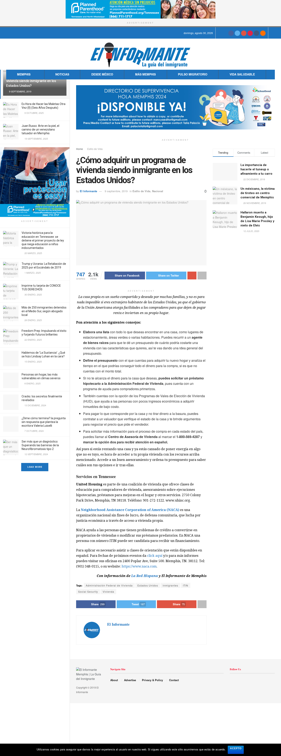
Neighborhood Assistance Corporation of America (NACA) (130, 510)
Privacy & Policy (152, 680)
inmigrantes (170, 585)
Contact (174, 680)
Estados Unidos (147, 585)
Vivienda (108, 591)
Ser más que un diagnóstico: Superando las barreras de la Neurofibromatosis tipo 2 (40, 445)
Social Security (88, 591)
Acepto (236, 748)
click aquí (154, 556)
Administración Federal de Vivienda (109, 585)
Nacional (157, 191)
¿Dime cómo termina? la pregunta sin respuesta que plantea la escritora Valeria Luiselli (44, 422)
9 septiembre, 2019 (116, 191)
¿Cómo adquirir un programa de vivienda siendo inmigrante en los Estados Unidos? (31, 81)
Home (79, 149)
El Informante (88, 191)
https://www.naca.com (139, 566)
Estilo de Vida (95, 149)
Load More (34, 467)
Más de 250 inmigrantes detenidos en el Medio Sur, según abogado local (44, 311)
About (114, 680)
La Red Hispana (144, 576)
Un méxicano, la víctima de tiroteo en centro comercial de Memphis (257, 193)
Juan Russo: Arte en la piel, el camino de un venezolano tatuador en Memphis (40, 129)
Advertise (130, 680)
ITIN (185, 585)
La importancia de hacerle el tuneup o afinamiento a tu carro (256, 169)
